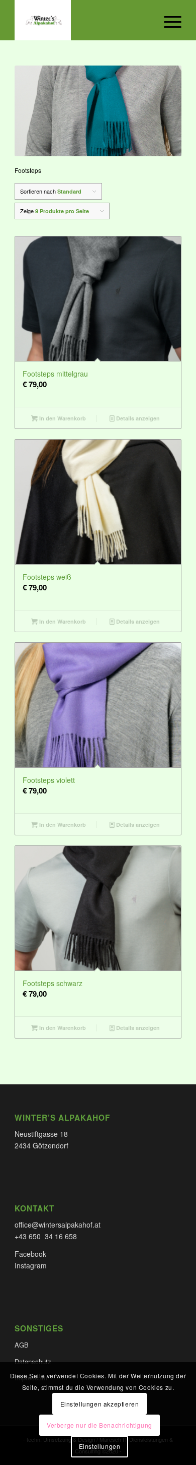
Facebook (30, 1254)
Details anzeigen (137, 418)
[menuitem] (167, 20)
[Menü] (167, 20)
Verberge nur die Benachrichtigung (99, 1425)
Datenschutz (33, 1361)
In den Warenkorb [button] (62, 418)
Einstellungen (100, 1446)
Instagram (31, 1265)
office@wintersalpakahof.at (58, 1224)
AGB (22, 1345)
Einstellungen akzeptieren (99, 1403)
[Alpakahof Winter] (81, 20)
